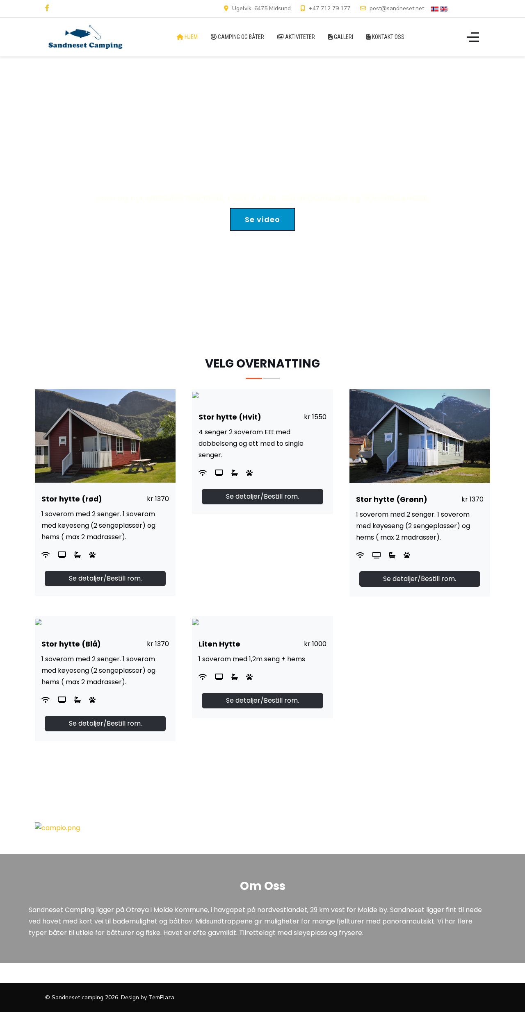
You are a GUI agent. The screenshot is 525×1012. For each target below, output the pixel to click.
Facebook (467, 8)
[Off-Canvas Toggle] (473, 37)
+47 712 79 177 (329, 8)
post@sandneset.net (397, 8)
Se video (262, 219)
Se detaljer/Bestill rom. (105, 578)
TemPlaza (161, 997)
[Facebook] (47, 8)
